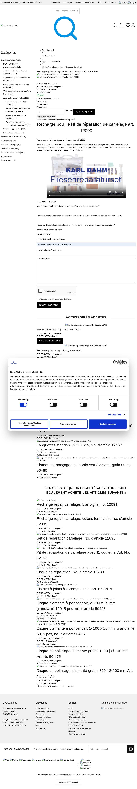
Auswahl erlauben (68, 424)
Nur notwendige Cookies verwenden (29, 424)
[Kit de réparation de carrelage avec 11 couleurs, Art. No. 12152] (72, 548)
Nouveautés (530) (8, 160)
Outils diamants (42, 720)
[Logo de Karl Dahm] (10, 25)
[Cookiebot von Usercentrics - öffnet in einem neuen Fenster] (115, 362)
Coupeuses (40, 714)
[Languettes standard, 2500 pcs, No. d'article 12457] (64, 441)
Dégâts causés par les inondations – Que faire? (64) (18, 123)
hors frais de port (65, 774)
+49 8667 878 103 (33, 2)
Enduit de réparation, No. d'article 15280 (70, 572)
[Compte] (133, 27)
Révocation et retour (76, 717)
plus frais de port (43, 92)
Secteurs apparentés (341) (14, 129)
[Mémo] (128, 27)
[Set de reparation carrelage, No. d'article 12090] (86, 325)
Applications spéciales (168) (16, 98)
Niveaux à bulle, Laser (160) (13, 152)
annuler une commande (68, 782)
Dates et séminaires (76, 734)
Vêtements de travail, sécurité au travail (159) (17, 92)
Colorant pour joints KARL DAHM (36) (17, 103)
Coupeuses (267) (8, 141)
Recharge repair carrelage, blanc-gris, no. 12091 (59, 350)
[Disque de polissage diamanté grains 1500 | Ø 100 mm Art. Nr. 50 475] (64, 646)
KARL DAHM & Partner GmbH (87, 774)
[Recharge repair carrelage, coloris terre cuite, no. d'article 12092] (59, 514)
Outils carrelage (42, 708)
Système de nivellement (45, 711)
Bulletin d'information (77, 720)
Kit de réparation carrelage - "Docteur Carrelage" (18, 109)
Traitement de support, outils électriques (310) (15, 72)
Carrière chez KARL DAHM (79, 728)
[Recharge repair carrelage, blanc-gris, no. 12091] (86, 345)
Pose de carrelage (43, 717)
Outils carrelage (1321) (11, 60)
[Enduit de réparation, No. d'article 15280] (75, 567)
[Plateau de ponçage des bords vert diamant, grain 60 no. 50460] (86, 461)
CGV (70, 708)
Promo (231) (6, 156)
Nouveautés (41, 728)
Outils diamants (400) (10, 148)
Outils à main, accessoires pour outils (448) (16, 85)
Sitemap (71, 731)
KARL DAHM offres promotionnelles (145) (12, 65)
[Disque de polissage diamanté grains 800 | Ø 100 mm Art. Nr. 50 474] (64, 666)
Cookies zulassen (107, 424)
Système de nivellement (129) (13, 137)
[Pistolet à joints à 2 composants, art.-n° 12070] (57, 584)
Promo (38, 725)
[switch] (53, 405)
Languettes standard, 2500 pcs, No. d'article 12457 (79, 445)
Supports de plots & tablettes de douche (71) (16, 78)
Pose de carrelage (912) (11, 145)
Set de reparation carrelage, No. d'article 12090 (58, 330)
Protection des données (78, 711)
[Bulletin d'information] (130, 749)
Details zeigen (114, 415)
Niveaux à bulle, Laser (45, 723)
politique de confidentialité (60, 299)
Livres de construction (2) (13, 133)
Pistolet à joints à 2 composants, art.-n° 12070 (75, 589)
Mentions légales (75, 714)
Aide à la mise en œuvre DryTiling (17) (16, 116)
